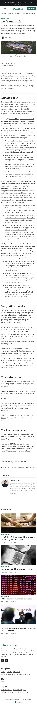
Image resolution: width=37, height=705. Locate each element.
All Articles (18, 13)
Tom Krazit (8, 37)
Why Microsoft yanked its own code (16, 599)
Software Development (8, 692)
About (4, 13)
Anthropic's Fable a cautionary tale (16, 569)
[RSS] (6, 660)
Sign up (3, 682)
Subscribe (31, 8)
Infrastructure (17, 689)
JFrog (27, 467)
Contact (10, 13)
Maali (29, 699)
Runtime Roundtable (29, 13)
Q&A (24, 689)
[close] (35, 3)
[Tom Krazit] (2, 37)
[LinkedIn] (2, 660)
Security (20, 692)
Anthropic (22, 467)
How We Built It (6, 689)
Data (26, 692)
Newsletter (5, 18)
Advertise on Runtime (23, 674)
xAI (18, 467)
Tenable (32, 467)
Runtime (11, 699)
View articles (14, 493)
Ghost (25, 699)
